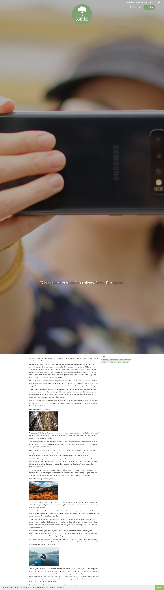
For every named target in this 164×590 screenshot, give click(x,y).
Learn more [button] (60, 587)
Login (139, 7)
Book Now (149, 7)
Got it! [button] (159, 587)
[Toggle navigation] (158, 7)
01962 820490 (155, 2)
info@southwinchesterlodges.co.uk (136, 2)
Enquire (132, 7)
